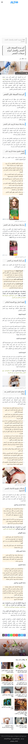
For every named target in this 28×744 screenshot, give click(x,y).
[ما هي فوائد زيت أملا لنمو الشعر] (7, 702)
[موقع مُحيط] (14, 2)
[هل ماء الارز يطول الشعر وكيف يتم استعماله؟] (21, 689)
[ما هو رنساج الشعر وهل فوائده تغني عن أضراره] (21, 720)
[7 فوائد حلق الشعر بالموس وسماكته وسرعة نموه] (7, 720)
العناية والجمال (13, 40)
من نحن (22, 738)
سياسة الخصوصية (16, 738)
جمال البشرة (14, 645)
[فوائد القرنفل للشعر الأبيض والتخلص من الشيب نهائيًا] (21, 705)
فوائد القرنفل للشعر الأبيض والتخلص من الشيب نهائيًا (21, 713)
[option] (14, 647)
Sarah (25, 58)
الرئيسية (20, 40)
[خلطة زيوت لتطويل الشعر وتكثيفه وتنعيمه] (7, 665)
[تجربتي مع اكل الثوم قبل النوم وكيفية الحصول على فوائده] (21, 665)
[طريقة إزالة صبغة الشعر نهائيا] (7, 689)
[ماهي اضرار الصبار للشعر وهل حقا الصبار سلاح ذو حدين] (7, 677)
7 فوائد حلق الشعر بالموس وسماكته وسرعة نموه (7, 727)
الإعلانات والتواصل (14, 741)
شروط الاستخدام (7, 738)
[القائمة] (2, 2)
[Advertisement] (14, 20)
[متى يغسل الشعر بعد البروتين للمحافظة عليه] (21, 677)
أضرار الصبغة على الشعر (9, 529)
